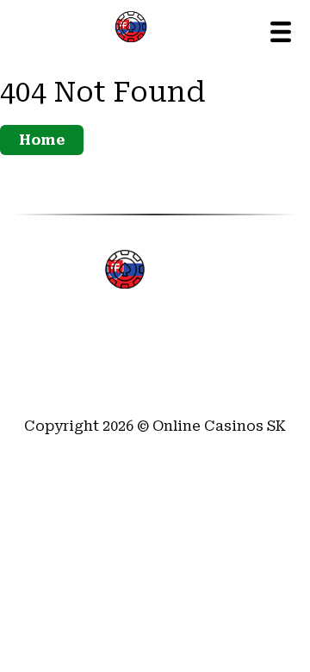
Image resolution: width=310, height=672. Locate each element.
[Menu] (280, 32)
